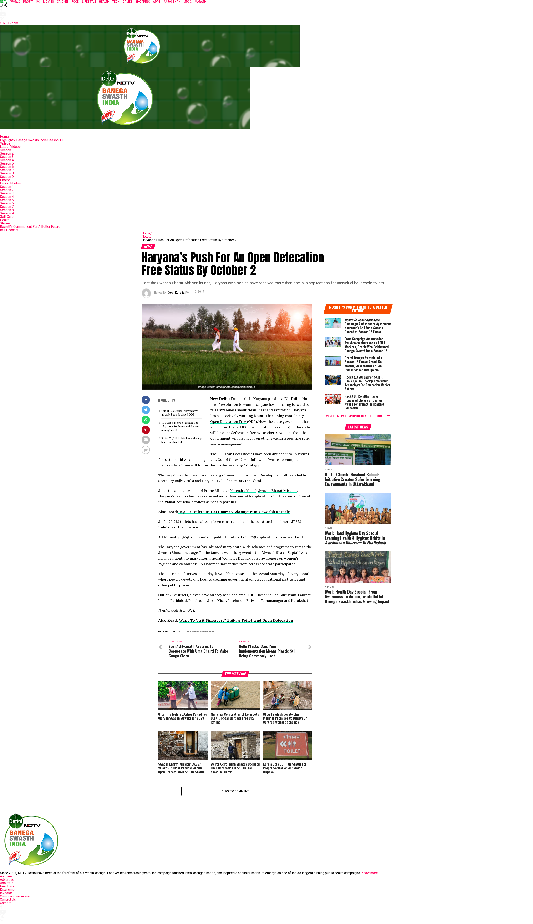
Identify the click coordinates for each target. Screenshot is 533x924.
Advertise (7, 880)
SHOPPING (142, 1)
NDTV (3, 1)
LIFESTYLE (89, 1)
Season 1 (7, 150)
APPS (157, 1)
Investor (6, 893)
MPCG (187, 1)
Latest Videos (10, 147)
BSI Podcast (9, 230)
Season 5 (7, 163)
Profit (28, 1)
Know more (369, 873)
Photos (5, 180)
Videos (5, 143)
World (15, 1)
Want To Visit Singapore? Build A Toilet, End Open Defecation (236, 620)
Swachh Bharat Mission (277, 490)
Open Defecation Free (228, 421)
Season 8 (7, 173)
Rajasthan (172, 1)
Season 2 (7, 153)
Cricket (62, 1)
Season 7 (7, 170)
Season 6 (7, 167)
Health (4, 220)
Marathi (201, 1)
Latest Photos (10, 183)
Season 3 (7, 157)
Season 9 (7, 177)
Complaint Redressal (15, 896)
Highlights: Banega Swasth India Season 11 (31, 140)
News (147, 237)
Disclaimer (8, 890)
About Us (6, 883)
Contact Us (8, 900)
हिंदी (38, 1)
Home (4, 137)
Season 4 (7, 160)
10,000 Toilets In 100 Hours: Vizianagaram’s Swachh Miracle (234, 511)
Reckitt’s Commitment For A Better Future (30, 227)
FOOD (75, 1)
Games (127, 1)
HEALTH (104, 1)
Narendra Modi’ (243, 490)
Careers (5, 903)
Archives (6, 876)
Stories (5, 223)
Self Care (7, 217)
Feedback (7, 886)
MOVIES (48, 1)
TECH (116, 1)
